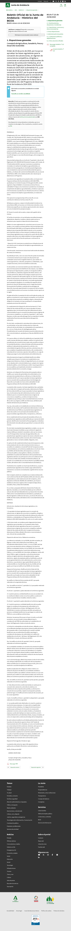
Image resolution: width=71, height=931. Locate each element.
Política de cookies (46, 911)
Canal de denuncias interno (31, 911)
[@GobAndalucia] (53, 1)
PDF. (11, 126)
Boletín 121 (21, 10)
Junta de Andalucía (8, 5)
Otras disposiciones (53, 31)
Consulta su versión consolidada (20, 94)
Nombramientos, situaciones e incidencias (54, 24)
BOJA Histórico (9, 10)
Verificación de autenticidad (27, 117)
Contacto (40, 1)
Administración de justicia (55, 34)
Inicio (22, 5)
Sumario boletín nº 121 (58, 50)
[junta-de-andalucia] (65, 1)
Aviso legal (19, 911)
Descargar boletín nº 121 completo (57, 45)
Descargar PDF (14, 764)
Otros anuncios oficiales (55, 41)
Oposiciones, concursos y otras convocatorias (55, 28)
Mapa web (46, 1)
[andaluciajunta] (56, 1)
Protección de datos (59, 911)
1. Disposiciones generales (31, 10)
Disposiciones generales (54, 20)
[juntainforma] (62, 1)
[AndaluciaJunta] (60, 1)
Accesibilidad (10, 911)
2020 (16, 10)
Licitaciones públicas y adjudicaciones (54, 37)
